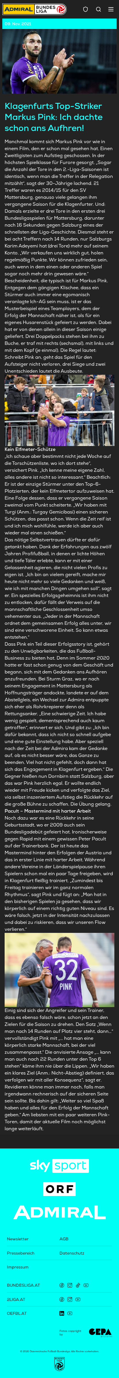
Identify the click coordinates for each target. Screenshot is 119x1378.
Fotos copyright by (70, 1332)
